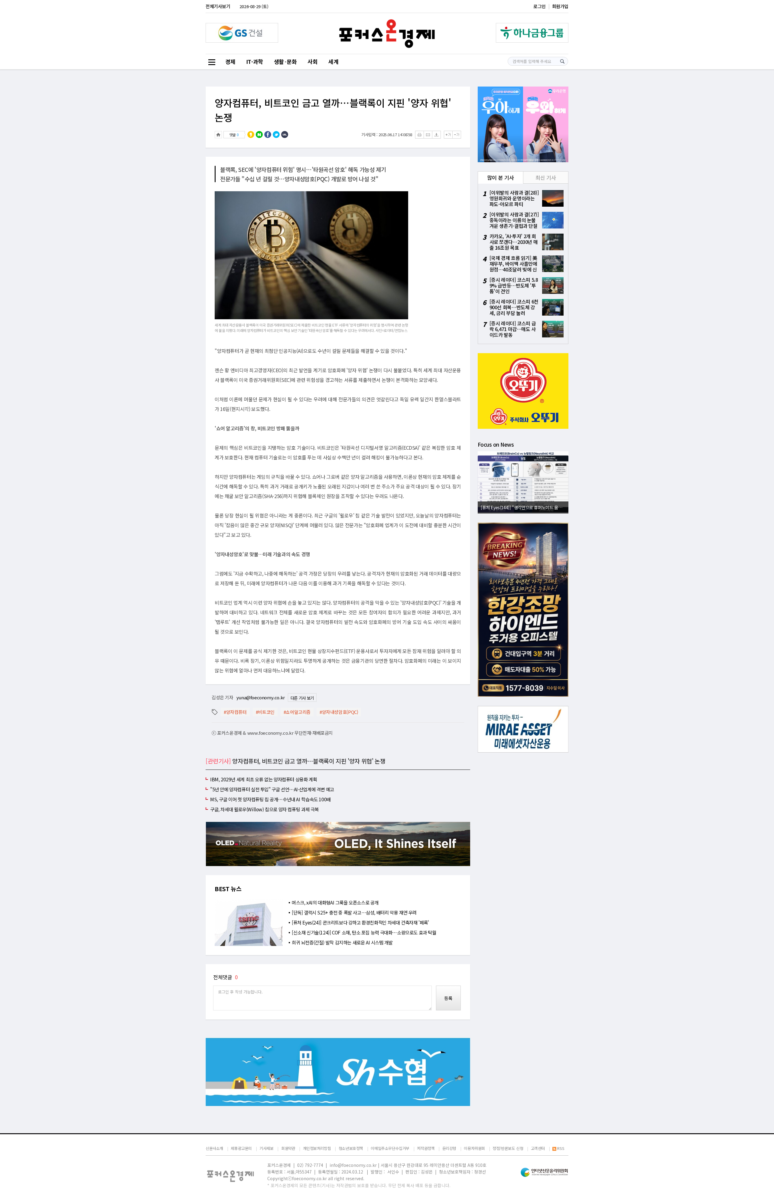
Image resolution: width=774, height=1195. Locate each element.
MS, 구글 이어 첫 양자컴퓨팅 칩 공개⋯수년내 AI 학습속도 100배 (270, 799)
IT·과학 (254, 61)
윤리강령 (449, 1148)
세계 (333, 61)
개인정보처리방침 (317, 1148)
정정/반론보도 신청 (508, 1148)
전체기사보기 (218, 6)
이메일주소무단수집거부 (390, 1148)
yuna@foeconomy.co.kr (260, 697)
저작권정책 (425, 1148)
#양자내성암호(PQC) (339, 712)
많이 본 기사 (500, 177)
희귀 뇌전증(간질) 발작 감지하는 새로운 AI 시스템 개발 (342, 942)
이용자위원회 (474, 1148)
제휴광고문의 (241, 1148)
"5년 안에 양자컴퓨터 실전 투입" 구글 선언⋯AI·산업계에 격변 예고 (272, 789)
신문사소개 (214, 1148)
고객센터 (538, 1148)
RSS (560, 1148)
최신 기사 (545, 177)
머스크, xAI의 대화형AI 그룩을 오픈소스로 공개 (335, 902)
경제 (230, 61)
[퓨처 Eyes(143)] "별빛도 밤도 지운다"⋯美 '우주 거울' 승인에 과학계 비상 (524, 507)
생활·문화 (285, 61)
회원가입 (560, 6)
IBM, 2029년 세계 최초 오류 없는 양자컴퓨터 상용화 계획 (263, 779)
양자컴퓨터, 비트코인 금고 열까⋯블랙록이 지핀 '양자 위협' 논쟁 (333, 110)
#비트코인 (265, 712)
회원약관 (288, 1148)
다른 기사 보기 (302, 698)
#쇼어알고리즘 (297, 712)
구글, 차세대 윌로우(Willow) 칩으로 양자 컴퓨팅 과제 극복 (264, 809)
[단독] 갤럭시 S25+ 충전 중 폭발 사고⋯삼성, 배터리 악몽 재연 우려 (354, 912)
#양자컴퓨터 (235, 712)
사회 (312, 61)
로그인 (539, 6)
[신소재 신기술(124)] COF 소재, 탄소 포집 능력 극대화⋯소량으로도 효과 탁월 (364, 932)
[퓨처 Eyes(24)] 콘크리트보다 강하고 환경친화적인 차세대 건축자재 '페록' (360, 922)
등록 (448, 998)
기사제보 (266, 1148)
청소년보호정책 (351, 1148)
